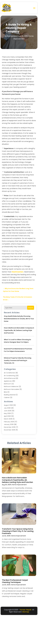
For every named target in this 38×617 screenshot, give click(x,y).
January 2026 (8, 424)
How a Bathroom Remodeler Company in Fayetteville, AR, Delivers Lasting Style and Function (19, 330)
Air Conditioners (9, 373)
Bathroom (7, 384)
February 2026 (9, 422)
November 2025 (9, 430)
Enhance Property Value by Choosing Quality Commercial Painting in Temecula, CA (17, 360)
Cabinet (7, 397)
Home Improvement (19, 485)
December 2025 (9, 427)
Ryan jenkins (12, 36)
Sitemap (25, 612)
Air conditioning (9, 376)
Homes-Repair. (26, 610)
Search (30, 308)
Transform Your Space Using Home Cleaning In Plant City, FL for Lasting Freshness (17, 531)
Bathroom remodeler (11, 389)
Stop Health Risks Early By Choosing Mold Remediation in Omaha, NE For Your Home (19, 318)
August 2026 (8, 405)
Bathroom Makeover (11, 386)
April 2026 (7, 416)
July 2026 (7, 408)
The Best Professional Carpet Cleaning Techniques (15, 581)
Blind (5, 392)
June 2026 (7, 411)
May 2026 (7, 413)
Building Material (9, 395)
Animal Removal (9, 378)
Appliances (8, 381)
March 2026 (8, 419)
